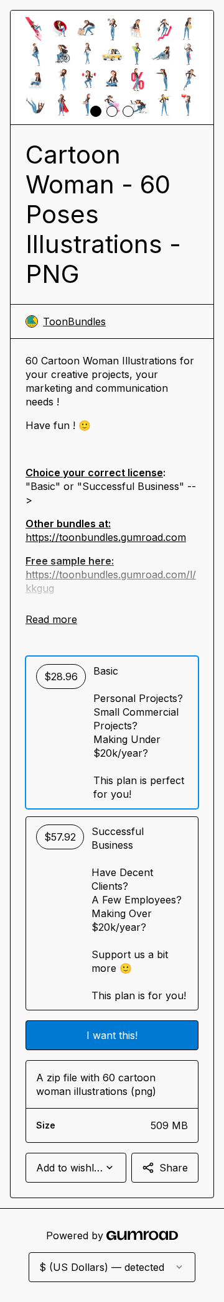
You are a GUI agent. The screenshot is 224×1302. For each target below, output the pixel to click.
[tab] (95, 111)
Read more (51, 619)
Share (173, 1167)
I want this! (112, 1035)
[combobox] (76, 1168)
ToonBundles (74, 321)
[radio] (112, 732)
